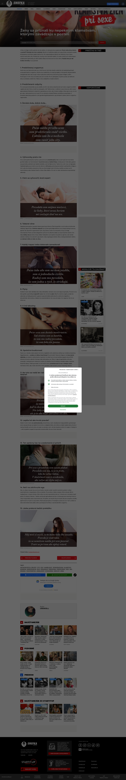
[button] (63, 387)
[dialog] (63, 390)
